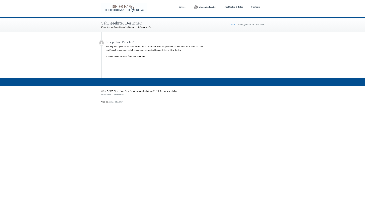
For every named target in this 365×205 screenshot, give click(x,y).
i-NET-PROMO (116, 102)
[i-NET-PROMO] (101, 43)
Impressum (106, 95)
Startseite (255, 7)
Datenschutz (118, 95)
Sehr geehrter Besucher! (120, 42)
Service (182, 7)
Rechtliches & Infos (234, 7)
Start (233, 24)
